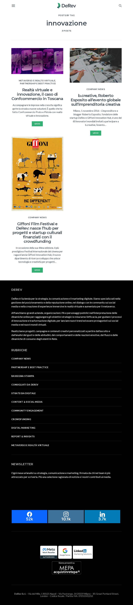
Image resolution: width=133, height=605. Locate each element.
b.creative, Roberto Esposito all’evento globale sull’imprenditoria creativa (96, 100)
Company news (37, 217)
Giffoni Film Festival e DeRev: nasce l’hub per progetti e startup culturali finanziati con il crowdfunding (37, 232)
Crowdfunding (21, 419)
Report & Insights (23, 436)
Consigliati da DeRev (24, 384)
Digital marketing (23, 428)
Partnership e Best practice (38, 83)
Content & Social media (27, 402)
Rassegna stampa (22, 376)
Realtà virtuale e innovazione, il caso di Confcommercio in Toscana (37, 94)
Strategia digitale (23, 393)
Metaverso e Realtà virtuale (37, 80)
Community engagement (27, 410)
